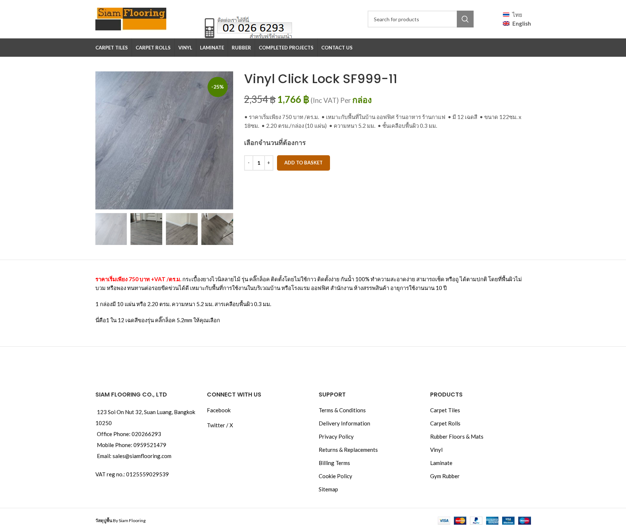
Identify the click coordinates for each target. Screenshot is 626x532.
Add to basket (303, 162)
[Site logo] (130, 18)
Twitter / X (220, 425)
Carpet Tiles (445, 410)
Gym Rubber (445, 476)
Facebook (219, 410)
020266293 (146, 434)
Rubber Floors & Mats (456, 436)
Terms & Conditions (342, 410)
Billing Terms (334, 463)
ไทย (517, 14)
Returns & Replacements (348, 449)
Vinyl (436, 449)
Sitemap (328, 489)
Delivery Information (344, 423)
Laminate (441, 463)
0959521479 (149, 445)
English (521, 23)
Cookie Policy (335, 476)
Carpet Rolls (445, 423)
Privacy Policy (336, 436)
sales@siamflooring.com (142, 456)
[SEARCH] (465, 19)
